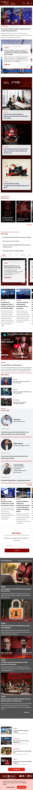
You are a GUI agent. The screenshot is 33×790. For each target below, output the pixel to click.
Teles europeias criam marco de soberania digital (13, 250)
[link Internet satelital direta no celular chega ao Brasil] (6, 751)
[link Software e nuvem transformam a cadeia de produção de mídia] (8, 492)
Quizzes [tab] (29, 254)
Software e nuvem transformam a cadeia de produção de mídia (7, 503)
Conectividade (4, 26)
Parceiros (3, 362)
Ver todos (29, 224)
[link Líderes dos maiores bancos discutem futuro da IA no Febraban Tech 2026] (16, 99)
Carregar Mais (16, 769)
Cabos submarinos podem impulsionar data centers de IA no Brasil (17, 237)
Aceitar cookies (21, 787)
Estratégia (6, 146)
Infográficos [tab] (22, 254)
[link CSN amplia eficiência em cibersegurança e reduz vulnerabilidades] (16, 610)
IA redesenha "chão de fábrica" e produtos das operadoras (15, 480)
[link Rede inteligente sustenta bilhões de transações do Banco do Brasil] (16, 574)
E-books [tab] (3, 255)
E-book (6, 263)
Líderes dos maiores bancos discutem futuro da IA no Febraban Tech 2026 (16, 116)
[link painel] (16, 82)
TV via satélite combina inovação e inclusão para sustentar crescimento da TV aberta (16, 52)
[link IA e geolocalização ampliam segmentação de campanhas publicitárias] (16, 16)
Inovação (6, 47)
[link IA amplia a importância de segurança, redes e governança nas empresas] (16, 647)
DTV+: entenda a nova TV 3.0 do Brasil (11, 241)
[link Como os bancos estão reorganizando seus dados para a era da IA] (16, 169)
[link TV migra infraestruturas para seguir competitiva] (6, 730)
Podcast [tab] (10, 254)
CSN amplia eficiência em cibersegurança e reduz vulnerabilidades (8, 219)
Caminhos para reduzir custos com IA (23, 219)
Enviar (17, 550)
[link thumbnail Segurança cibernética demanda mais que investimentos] (6, 391)
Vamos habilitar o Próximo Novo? (11, 365)
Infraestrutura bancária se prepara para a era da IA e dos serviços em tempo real (16, 151)
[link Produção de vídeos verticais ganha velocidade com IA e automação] (23, 294)
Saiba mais (7, 64)
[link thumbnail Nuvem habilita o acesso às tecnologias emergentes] (6, 402)
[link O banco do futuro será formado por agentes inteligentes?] (6, 761)
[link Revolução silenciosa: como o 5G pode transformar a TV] (6, 741)
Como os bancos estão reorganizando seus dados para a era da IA (16, 186)
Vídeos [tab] (16, 254)
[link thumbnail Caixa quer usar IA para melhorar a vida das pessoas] (6, 381)
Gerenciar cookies (10, 787)
